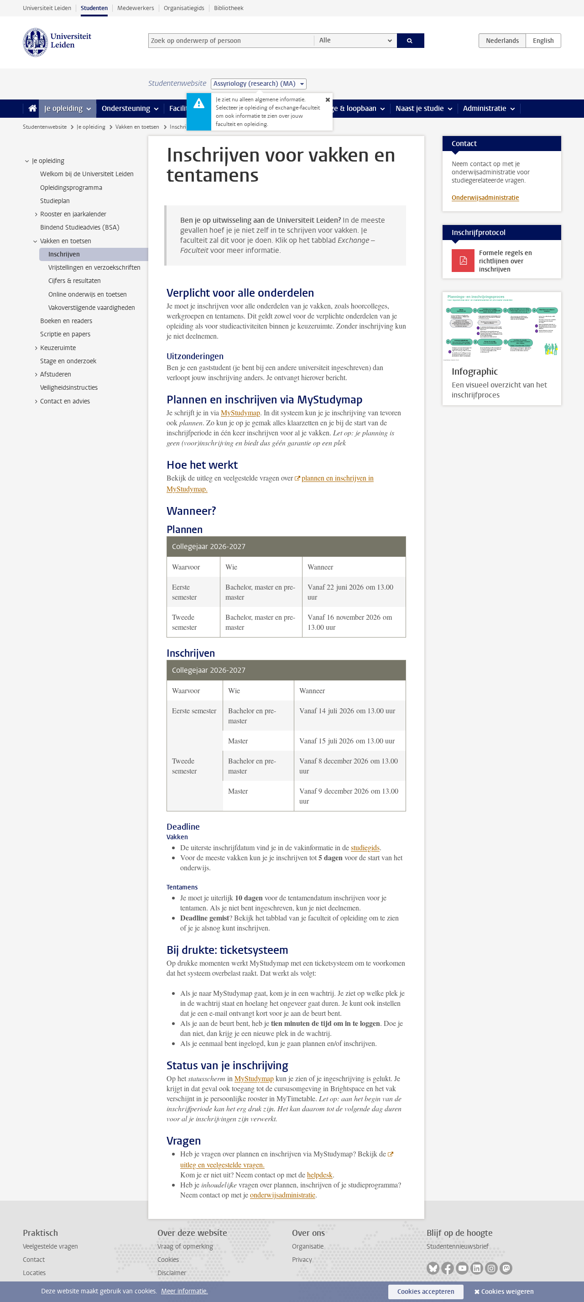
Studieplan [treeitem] (55, 201)
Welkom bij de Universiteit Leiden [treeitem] (87, 174)
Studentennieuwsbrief (458, 1246)
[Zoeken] (411, 40)
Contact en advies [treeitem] (65, 401)
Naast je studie (420, 108)
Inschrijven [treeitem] (64, 254)
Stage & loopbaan (347, 108)
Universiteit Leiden (47, 8)
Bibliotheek (229, 8)
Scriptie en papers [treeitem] (65, 334)
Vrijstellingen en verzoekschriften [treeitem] (94, 267)
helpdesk (320, 1174)
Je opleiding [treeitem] (48, 161)
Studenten (94, 8)
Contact (34, 1259)
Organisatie (307, 1246)
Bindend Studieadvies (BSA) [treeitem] (80, 227)
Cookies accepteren (425, 1291)
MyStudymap (240, 412)
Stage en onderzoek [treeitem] (68, 361)
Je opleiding (63, 108)
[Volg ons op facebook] (447, 1268)
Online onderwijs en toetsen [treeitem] (87, 294)
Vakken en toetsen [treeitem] (65, 241)
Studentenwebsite (45, 127)
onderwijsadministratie (282, 1194)
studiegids (365, 847)
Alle (325, 40)
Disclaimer (171, 1273)
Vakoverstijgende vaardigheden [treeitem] (91, 307)
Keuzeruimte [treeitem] (58, 348)
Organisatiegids (184, 8)
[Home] (31, 108)
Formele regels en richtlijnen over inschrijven (505, 261)
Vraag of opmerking (185, 1246)
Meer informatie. (184, 1291)
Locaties (34, 1273)
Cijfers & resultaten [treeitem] (74, 281)
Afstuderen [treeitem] (55, 374)
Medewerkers (135, 8)
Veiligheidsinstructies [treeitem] (69, 387)
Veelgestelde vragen (50, 1246)
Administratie (484, 108)
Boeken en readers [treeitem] (66, 321)
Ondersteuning (126, 108)
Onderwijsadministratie (485, 197)
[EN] (543, 40)
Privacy (302, 1259)
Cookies (168, 1259)
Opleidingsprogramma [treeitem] (71, 187)
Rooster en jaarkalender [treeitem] (73, 214)
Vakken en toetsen (137, 127)
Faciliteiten (187, 108)
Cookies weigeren (507, 1291)
